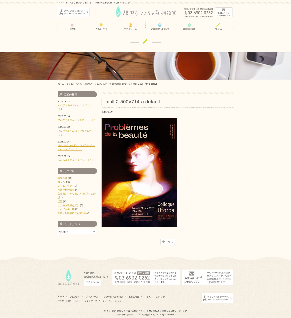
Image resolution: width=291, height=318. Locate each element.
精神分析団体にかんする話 (72, 213)
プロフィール (92, 296)
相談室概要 (133, 296)
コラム (61, 182)
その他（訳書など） (68, 205)
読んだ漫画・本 (66, 209)
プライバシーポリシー (113, 300)
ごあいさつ (75, 296)
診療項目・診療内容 (113, 296)
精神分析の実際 (66, 189)
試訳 (60, 201)
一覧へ (169, 242)
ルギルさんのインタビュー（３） (76, 160)
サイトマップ (90, 300)
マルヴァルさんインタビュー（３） (77, 120)
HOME (61, 296)
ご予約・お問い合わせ (68, 300)
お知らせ (62, 178)
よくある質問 (65, 185)
